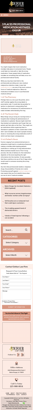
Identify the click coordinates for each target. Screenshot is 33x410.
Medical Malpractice (10, 61)
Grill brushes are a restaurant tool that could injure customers (17, 202)
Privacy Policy (11, 301)
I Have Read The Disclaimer (11, 302)
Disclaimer (4, 301)
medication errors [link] (6, 87)
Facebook (19, 354)
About (13, 393)
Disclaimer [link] (9, 401)
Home (7, 393)
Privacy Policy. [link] (23, 401)
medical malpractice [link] (24, 171)
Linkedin (23, 354)
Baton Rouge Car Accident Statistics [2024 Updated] (18, 187)
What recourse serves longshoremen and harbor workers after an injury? (18, 195)
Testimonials (10, 395)
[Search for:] (16, 230)
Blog (18, 395)
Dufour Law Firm (9, 58)
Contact (24, 395)
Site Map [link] (15, 401)
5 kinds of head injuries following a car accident (17, 217)
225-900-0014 (17, 10)
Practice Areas (21, 393)
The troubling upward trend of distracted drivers (15, 209)
